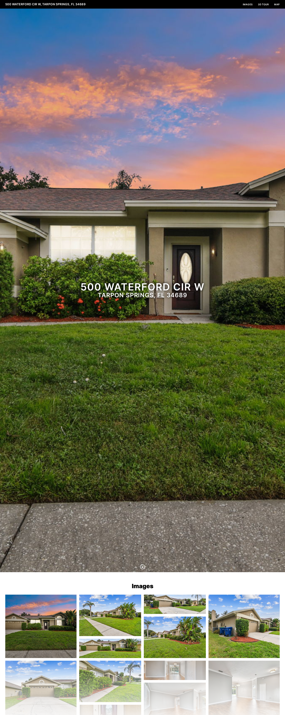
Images (248, 4)
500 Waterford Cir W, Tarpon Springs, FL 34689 (45, 4)
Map (277, 4)
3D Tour (263, 4)
